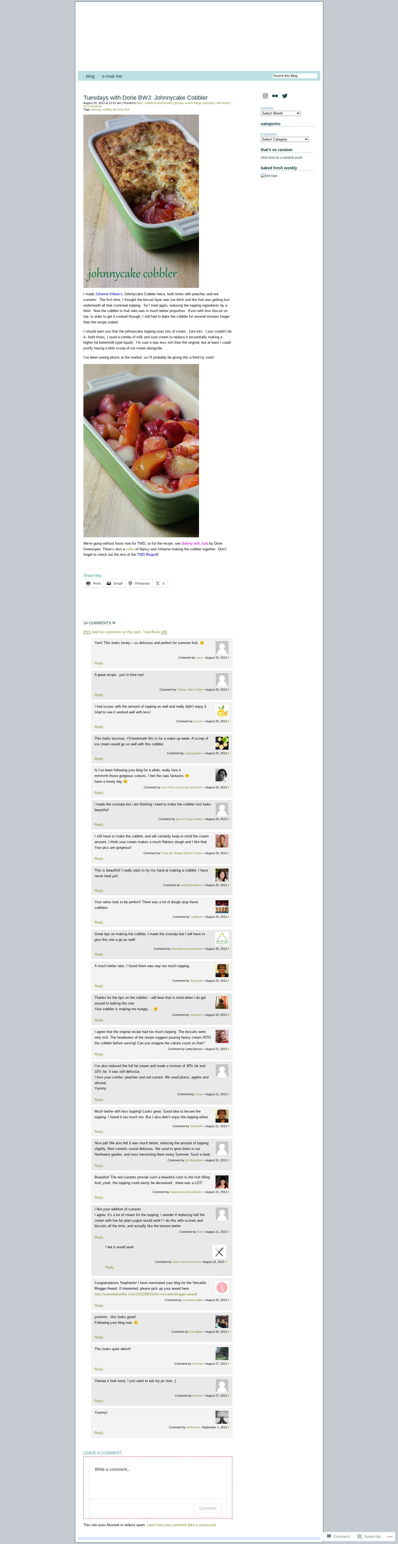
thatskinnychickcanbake (186, 1192)
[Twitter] (285, 96)
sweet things (193, 103)
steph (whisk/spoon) (185, 1261)
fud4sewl (192, 1427)
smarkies (196, 1014)
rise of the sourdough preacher (181, 787)
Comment (207, 1508)
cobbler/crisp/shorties (158, 103)
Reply (98, 663)
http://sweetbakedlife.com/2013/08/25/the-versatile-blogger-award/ (145, 1294)
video (130, 549)
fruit (127, 109)
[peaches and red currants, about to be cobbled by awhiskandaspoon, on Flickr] (141, 536)
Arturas (197, 1395)
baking (96, 109)
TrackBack (155, 632)
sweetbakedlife (192, 1300)
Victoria (197, 1363)
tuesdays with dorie (216, 103)
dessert (118, 109)
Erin (199, 1231)
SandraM (196, 980)
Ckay (198, 1094)
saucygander (193, 753)
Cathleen (196, 916)
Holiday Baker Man (189, 689)
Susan (198, 721)
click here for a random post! (281, 158)
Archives (267, 108)
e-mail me (112, 76)
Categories (269, 134)
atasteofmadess (191, 885)
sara (199, 657)
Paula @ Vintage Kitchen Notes (181, 853)
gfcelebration (193, 1160)
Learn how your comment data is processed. (182, 1525)
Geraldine (195, 1331)
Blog (90, 76)
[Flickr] (275, 96)
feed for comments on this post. (112, 632)
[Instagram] (265, 96)
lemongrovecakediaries (186, 948)
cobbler (106, 109)
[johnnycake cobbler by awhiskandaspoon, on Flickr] (141, 287)
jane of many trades (189, 819)
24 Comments (92, 106)
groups (179, 103)
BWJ (139, 103)
